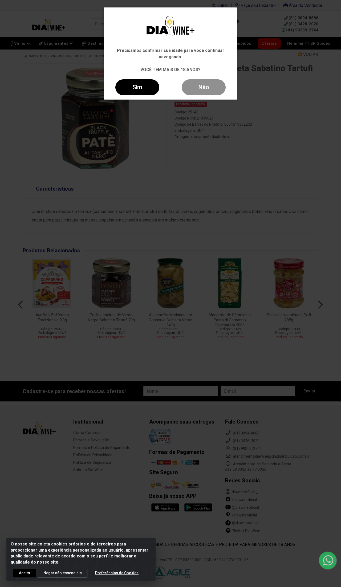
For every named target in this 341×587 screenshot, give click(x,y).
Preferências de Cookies (117, 573)
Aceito (24, 573)
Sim (137, 87)
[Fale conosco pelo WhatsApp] (328, 560)
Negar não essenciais (62, 573)
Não (203, 87)
